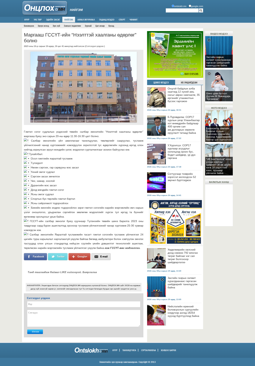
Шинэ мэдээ (161, 82)
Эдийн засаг (53, 19)
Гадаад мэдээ (106, 19)
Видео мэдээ (219, 34)
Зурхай (88, 25)
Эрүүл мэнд (43, 25)
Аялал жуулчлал (86, 19)
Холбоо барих (168, 350)
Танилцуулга (129, 350)
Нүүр (26, 19)
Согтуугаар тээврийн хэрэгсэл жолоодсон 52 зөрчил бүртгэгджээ (182, 177)
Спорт (122, 19)
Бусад (111, 25)
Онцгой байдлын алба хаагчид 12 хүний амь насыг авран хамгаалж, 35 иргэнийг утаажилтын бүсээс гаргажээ (184, 95)
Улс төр (38, 19)
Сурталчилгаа (148, 350)
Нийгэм (68, 19)
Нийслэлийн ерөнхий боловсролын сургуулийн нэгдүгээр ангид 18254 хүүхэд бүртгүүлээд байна (183, 311)
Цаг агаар (100, 25)
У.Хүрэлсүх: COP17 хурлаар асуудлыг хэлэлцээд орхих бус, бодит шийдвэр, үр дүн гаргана (181, 151)
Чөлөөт (133, 19)
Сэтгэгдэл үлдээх (95, 46)
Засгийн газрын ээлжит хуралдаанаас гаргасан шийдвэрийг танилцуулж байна (182, 282)
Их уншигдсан (189, 82)
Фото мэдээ (219, 108)
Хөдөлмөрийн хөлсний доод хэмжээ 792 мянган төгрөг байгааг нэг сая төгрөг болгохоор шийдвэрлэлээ (183, 256)
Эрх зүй (56, 25)
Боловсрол (29, 25)
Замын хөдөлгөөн (72, 25)
